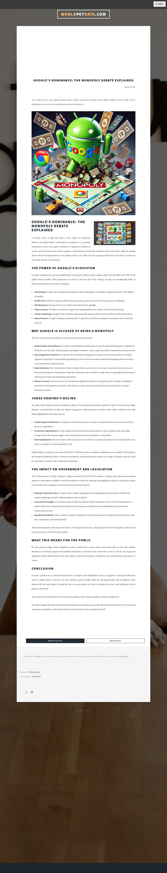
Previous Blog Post (55, 641)
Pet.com (83, 14)
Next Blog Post (115, 641)
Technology (34, 672)
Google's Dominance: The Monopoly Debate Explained (83, 80)
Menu (160, 4)
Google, (37, 656)
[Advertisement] (83, 46)
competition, (123, 656)
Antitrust (36, 676)
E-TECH (80, 710)
